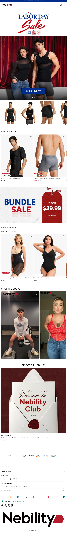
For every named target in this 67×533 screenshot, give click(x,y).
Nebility (35, 530)
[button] (64, 4)
